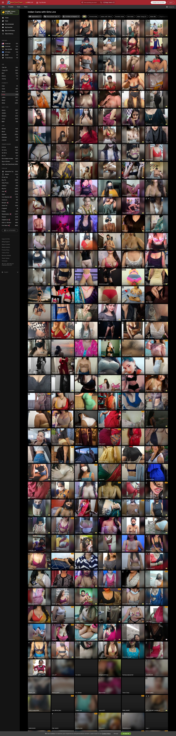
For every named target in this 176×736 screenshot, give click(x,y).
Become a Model (6, 255)
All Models (4, 261)
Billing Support (6, 241)
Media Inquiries (6, 247)
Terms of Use (5, 252)
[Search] (101, 2)
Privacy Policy (5, 250)
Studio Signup (5, 258)
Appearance (35, 16)
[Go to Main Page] (15, 2)
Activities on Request (71, 16)
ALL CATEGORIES (10, 230)
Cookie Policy (106, 733)
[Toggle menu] (3, 2)
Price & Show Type (52, 16)
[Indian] (84, 16)
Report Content (6, 244)
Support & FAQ (6, 239)
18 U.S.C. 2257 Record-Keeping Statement (8, 264)
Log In (170, 2)
